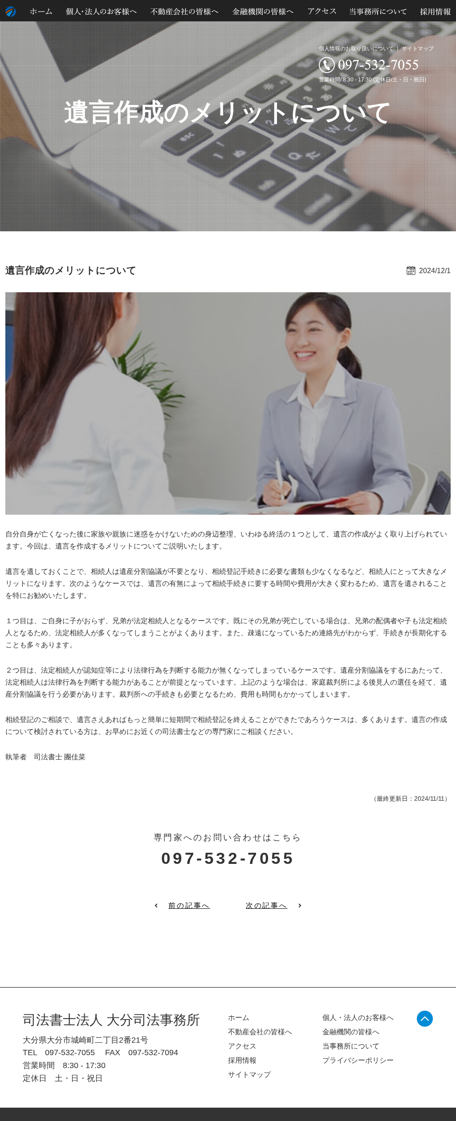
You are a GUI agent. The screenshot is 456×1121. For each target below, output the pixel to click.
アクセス (242, 1046)
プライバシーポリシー (358, 1060)
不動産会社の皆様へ (260, 1032)
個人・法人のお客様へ (358, 1017)
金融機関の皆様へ (350, 1032)
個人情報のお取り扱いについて (356, 48)
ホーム (238, 1017)
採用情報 (242, 1060)
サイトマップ (418, 48)
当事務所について (350, 1046)
